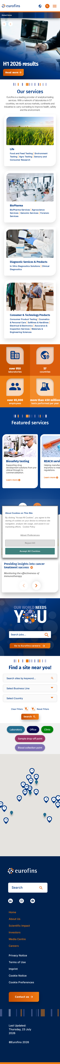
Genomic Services (29, 213)
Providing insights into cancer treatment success (24, 565)
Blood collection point (30, 747)
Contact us (22, 996)
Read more (12, 72)
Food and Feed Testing (21, 153)
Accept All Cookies (30, 551)
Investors (15, 932)
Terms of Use (17, 962)
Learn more (12, 480)
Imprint (13, 968)
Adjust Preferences (30, 535)
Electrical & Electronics (21, 325)
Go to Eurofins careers (28, 645)
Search (28, 716)
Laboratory (16, 729)
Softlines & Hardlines (38, 322)
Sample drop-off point (30, 738)
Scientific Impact (19, 925)
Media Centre (17, 939)
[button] (11, 814)
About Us (14, 918)
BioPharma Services (20, 209)
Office (33, 729)
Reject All (30, 543)
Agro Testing (25, 156)
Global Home (7, 15)
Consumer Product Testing (23, 319)
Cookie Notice (18, 975)
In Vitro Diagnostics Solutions (25, 266)
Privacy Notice (18, 955)
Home (12, 912)
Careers (14, 945)
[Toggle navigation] (40, 5)
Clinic (47, 729)
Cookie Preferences (21, 982)
